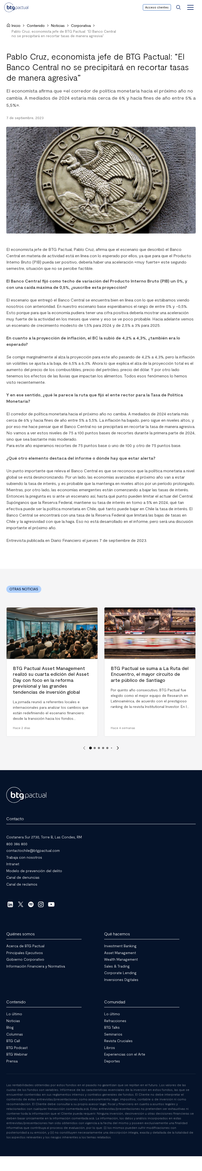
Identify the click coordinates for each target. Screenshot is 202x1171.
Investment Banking (120, 946)
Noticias (58, 25)
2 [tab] (95, 748)
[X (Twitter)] (21, 904)
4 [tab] (103, 748)
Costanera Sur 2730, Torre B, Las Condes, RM (44, 837)
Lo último (14, 1014)
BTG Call (13, 1040)
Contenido (36, 25)
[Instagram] (41, 904)
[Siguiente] (118, 748)
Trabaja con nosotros (24, 857)
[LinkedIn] (10, 904)
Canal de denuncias (22, 877)
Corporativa (81, 25)
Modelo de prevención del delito (34, 870)
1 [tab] (90, 748)
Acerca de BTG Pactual (25, 946)
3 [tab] (99, 748)
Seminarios (113, 1034)
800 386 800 (16, 843)
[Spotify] (31, 904)
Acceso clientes (157, 7)
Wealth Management (121, 959)
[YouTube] (51, 904)
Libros (109, 1047)
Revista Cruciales (118, 1040)
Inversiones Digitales (121, 979)
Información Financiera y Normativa (35, 966)
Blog (10, 1027)
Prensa (12, 1060)
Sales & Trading (117, 966)
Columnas (14, 1034)
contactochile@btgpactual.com (33, 850)
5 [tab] (107, 748)
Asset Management (120, 952)
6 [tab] (111, 748)
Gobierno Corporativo (25, 959)
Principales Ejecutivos (24, 952)
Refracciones (115, 1020)
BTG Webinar (17, 1054)
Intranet (12, 864)
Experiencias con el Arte (124, 1054)
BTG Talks (112, 1027)
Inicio (16, 25)
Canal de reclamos (21, 884)
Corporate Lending (120, 972)
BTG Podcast (17, 1047)
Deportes (112, 1060)
